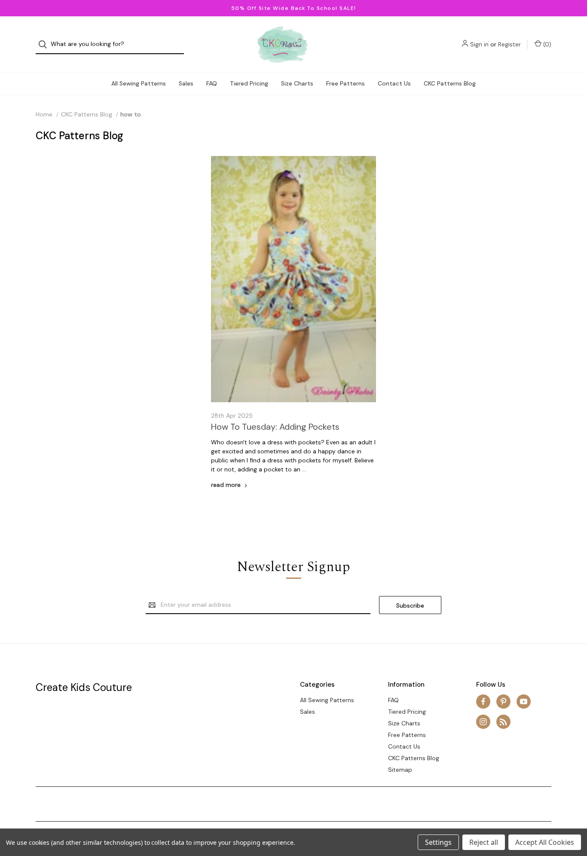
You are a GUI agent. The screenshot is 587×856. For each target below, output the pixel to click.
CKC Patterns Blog (450, 83)
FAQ (211, 83)
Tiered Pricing (249, 83)
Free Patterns (345, 83)
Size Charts (297, 83)
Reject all (483, 842)
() (546, 44)
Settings (438, 842)
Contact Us (394, 83)
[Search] (45, 44)
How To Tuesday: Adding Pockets (275, 426)
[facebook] (483, 701)
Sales (186, 83)
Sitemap (400, 769)
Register (509, 44)
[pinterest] (503, 701)
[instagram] (483, 721)
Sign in (479, 44)
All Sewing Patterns (138, 83)
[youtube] (523, 701)
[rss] (503, 721)
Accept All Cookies (544, 842)
